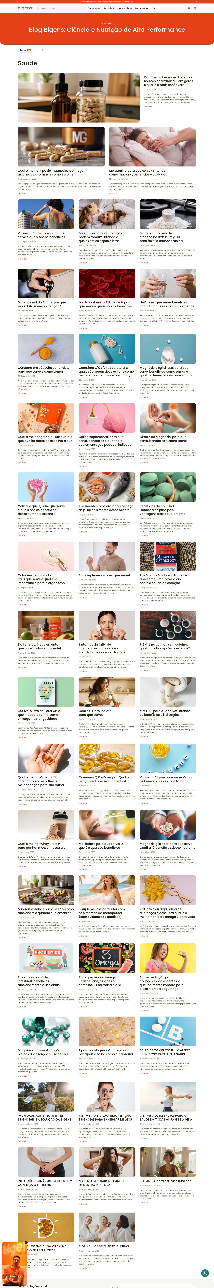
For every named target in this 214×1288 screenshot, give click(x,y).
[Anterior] (36, 50)
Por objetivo (109, 8)
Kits (153, 8)
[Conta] (189, 8)
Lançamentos (141, 8)
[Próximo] (42, 50)
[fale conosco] (205, 1273)
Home (103, 23)
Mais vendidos (125, 8)
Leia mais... (148, 106)
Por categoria (94, 8)
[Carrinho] (194, 8)
